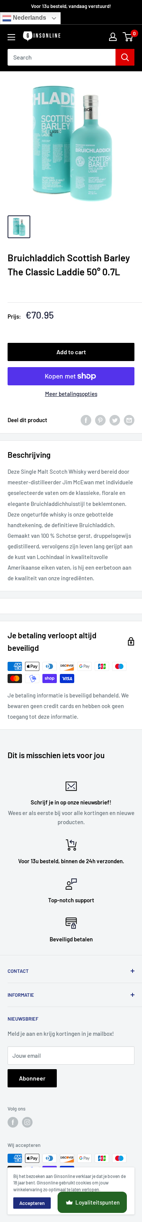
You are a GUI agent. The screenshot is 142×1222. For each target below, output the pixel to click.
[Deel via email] (129, 420)
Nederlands (28, 18)
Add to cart (71, 351)
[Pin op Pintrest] (100, 420)
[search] (61, 57)
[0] (128, 36)
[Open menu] (11, 37)
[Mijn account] (113, 37)
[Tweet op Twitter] (114, 420)
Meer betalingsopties (71, 393)
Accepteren (32, 1203)
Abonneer (32, 1078)
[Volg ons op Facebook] (13, 1122)
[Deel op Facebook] (86, 420)
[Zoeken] (124, 57)
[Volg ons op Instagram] (27, 1122)
